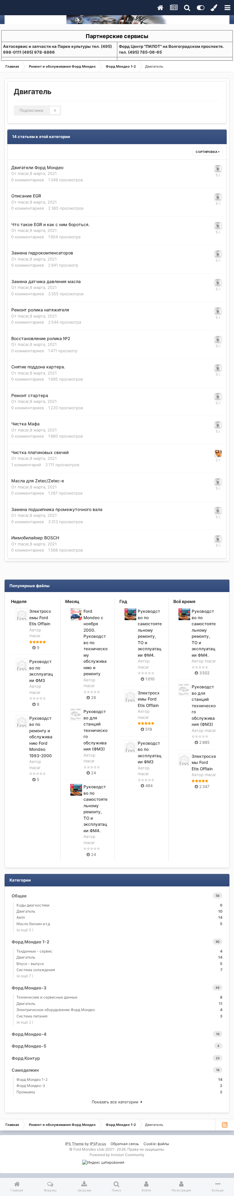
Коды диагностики (119, 905)
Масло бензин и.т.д (119, 923)
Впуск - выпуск (119, 963)
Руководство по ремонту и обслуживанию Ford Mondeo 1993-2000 (40, 737)
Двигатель (119, 911)
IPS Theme (74, 1143)
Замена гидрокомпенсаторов (42, 252)
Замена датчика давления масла (46, 281)
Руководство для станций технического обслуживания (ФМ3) (95, 730)
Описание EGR (26, 195)
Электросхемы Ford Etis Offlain (40, 617)
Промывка (119, 1092)
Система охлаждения (119, 969)
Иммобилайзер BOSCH (35, 537)
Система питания (119, 1016)
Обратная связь (125, 1143)
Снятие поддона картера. (38, 366)
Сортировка (207, 152)
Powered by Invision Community (117, 1154)
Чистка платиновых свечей (40, 452)
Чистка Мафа (25, 423)
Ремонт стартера (29, 395)
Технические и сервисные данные (119, 997)
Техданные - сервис (119, 951)
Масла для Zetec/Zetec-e (37, 480)
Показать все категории (116, 1101)
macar (23, 173)
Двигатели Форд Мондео (37, 167)
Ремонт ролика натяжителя (40, 309)
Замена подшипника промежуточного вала (56, 509)
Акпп (119, 917)
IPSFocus (98, 1143)
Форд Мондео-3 (119, 1085)
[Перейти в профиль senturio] (218, 453)
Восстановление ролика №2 (40, 338)
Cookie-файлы (156, 1143)
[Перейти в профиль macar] (218, 168)
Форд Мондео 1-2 (119, 1079)
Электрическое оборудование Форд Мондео (119, 1009)
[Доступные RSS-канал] (224, 1124)
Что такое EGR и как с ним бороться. (50, 224)
